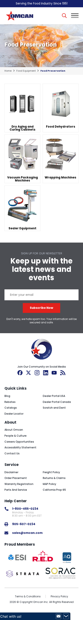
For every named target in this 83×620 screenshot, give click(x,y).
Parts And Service (15, 490)
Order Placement (15, 478)
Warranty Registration (18, 484)
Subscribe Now (41, 308)
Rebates (10, 402)
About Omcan (13, 429)
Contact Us (12, 453)
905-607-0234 (23, 524)
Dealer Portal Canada (57, 402)
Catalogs (10, 407)
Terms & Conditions (28, 596)
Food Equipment (26, 70)
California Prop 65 (54, 490)
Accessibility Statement (20, 447)
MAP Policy (49, 484)
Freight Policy (51, 472)
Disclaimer (11, 472)
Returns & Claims (54, 478)
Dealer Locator (13, 413)
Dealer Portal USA (54, 396)
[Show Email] (58, 616)
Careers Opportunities (19, 441)
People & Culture (15, 435)
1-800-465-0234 (25, 509)
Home (7, 70)
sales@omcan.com (27, 533)
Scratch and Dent (54, 407)
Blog (7, 396)
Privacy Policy (59, 596)
